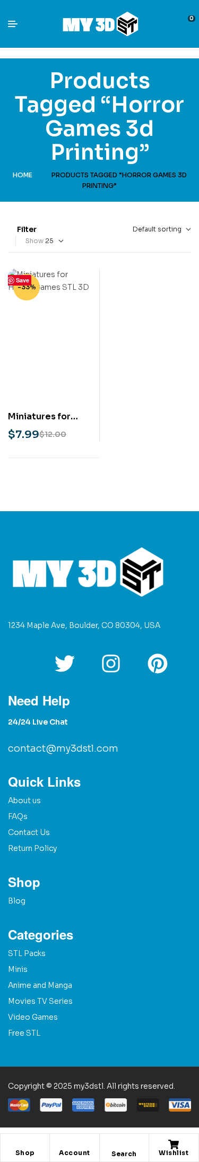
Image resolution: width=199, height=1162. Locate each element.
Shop (25, 1153)
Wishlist (173, 1153)
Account (74, 1153)
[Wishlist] (173, 1144)
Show (34, 241)
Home (22, 175)
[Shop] (25, 1144)
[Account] (74, 1144)
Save (22, 280)
